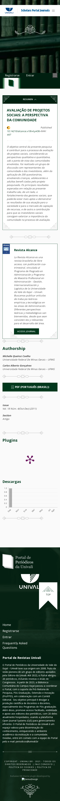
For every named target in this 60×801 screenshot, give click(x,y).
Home (6, 625)
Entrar (30, 75)
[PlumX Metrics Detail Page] (30, 459)
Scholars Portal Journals (35, 10)
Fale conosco (43, 764)
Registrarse (12, 75)
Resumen (28, 99)
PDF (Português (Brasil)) (31, 387)
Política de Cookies (21, 767)
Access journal (26, 331)
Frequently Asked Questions (14, 645)
